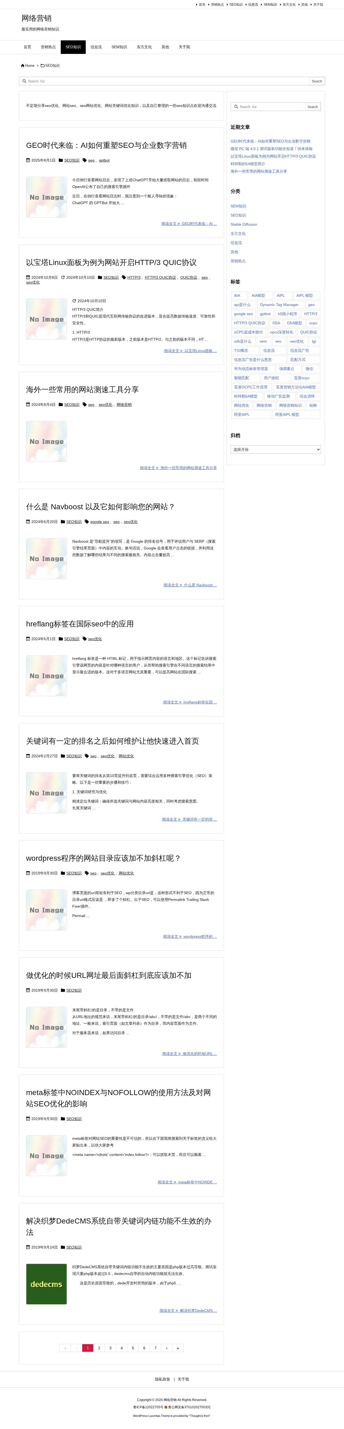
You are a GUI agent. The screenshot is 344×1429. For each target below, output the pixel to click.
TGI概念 (241, 350)
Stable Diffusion (244, 224)
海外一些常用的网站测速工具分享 (82, 389)
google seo (99, 522)
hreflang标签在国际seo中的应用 (80, 624)
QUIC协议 (188, 277)
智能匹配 (241, 378)
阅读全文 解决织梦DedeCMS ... (188, 1310)
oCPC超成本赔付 (248, 332)
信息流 (253, 4)
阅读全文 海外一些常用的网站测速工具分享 (178, 468)
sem (263, 341)
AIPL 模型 (304, 295)
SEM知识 (270, 4)
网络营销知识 (290, 405)
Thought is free (199, 1415)
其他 (304, 4)
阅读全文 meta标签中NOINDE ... (187, 1182)
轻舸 (313, 405)
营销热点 (217, 4)
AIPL (281, 295)
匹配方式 (298, 359)
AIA (237, 295)
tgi (314, 341)
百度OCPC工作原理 (250, 387)
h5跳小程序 (287, 314)
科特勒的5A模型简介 (248, 164)
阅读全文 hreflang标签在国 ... (190, 702)
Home (29, 66)
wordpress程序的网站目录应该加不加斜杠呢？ (103, 858)
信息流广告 (299, 350)
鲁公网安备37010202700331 (189, 1407)
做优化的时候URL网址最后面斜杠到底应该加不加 (109, 975)
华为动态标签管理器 (251, 369)
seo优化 (33, 282)
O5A (276, 323)
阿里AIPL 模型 (287, 414)
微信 (309, 369)
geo (91, 160)
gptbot (104, 160)
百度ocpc (302, 378)
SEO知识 (236, 4)
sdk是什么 (242, 341)
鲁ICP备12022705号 (148, 1407)
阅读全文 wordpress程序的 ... (190, 936)
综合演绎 (307, 396)
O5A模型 (294, 323)
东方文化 (289, 4)
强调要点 (286, 369)
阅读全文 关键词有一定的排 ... (189, 819)
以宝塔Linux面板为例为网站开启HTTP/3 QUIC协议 (111, 262)
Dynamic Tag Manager (279, 304)
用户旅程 (271, 378)
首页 (202, 4)
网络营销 (124, 404)
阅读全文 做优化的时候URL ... (189, 1053)
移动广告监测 (278, 396)
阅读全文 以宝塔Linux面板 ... (190, 350)
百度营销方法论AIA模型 (296, 387)
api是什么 (242, 304)
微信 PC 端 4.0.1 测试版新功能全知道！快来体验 (272, 149)
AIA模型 (258, 295)
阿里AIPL (242, 414)
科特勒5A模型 (245, 396)
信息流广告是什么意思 (253, 359)
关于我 (318, 4)
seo (205, 277)
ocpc (313, 323)
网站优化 (126, 756)
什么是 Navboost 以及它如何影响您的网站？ (100, 507)
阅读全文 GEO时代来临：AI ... (189, 223)
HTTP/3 (134, 277)
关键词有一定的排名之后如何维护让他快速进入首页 (112, 741)
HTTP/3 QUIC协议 (160, 277)
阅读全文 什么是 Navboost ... (190, 585)
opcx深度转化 (281, 332)
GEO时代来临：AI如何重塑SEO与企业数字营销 (106, 145)
